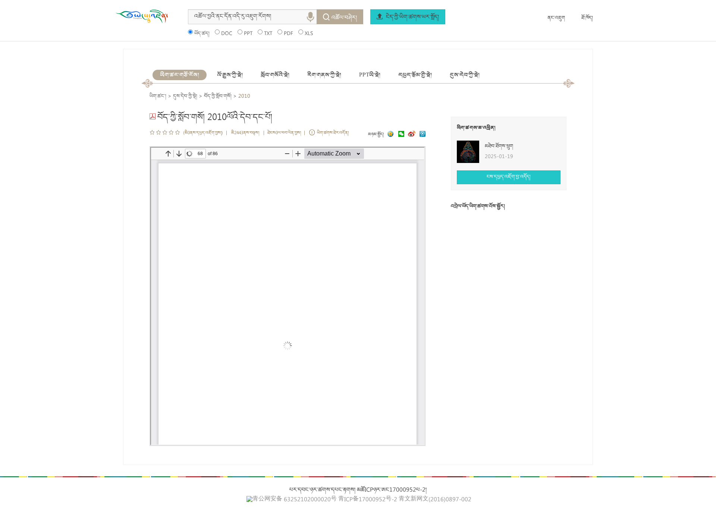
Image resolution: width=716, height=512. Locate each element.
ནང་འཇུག (556, 18)
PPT (248, 34)
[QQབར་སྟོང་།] (390, 134)
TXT (268, 34)
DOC (226, 34)
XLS (309, 34)
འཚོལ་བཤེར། (344, 18)
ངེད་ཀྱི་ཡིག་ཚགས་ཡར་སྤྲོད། (411, 17)
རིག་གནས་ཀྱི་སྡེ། (324, 75)
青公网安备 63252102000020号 (294, 499)
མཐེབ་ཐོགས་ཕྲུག (499, 146)
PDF (288, 34)
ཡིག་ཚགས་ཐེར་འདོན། (333, 133)
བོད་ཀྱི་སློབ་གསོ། (218, 96)
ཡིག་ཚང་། (158, 96)
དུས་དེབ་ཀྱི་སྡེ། (465, 75)
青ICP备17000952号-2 (367, 500)
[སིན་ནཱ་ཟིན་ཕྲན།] (412, 134)
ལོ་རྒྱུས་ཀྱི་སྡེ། (230, 75)
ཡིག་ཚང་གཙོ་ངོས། (179, 75)
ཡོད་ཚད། (202, 34)
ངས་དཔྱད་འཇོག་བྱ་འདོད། (509, 177)
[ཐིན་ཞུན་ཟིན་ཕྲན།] (422, 134)
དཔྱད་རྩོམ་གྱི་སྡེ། (415, 75)
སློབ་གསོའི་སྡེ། (275, 75)
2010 (244, 96)
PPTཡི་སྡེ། (369, 75)
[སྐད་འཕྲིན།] (399, 134)
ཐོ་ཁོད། (587, 18)
